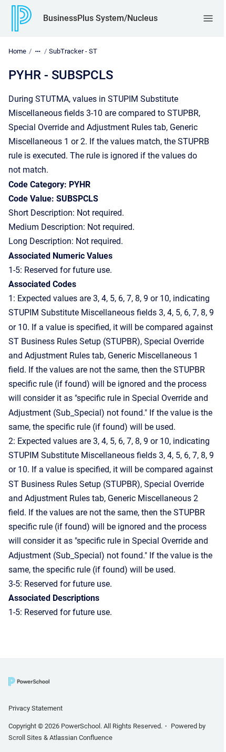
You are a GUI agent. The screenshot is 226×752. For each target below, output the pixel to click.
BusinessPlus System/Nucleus (100, 18)
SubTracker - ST (73, 51)
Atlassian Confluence (80, 738)
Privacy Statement (35, 708)
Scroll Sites (25, 738)
